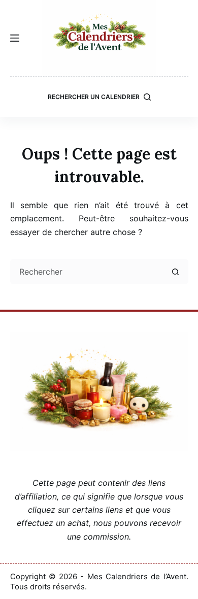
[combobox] (88, 271)
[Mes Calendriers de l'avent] (99, 38)
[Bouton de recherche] (175, 271)
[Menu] (14, 38)
